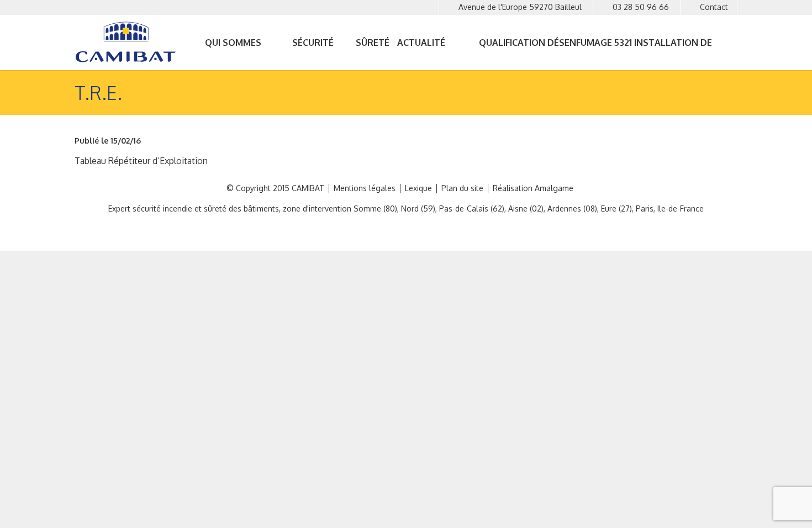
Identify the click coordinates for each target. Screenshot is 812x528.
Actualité (421, 42)
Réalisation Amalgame (533, 188)
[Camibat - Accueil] (128, 42)
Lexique (418, 188)
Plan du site (462, 188)
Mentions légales (365, 188)
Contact (714, 7)
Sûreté (372, 42)
